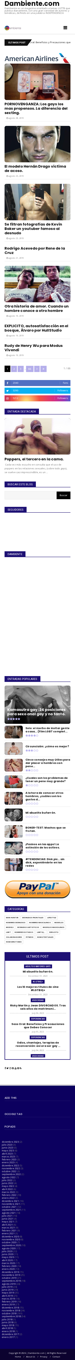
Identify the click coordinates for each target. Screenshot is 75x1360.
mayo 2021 (8, 1221)
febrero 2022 (9, 1195)
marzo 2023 (8, 1156)
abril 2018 (7, 1328)
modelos (58, 922)
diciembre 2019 (10, 1272)
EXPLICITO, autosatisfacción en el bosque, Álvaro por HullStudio (36, 328)
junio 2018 (7, 1322)
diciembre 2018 (10, 1307)
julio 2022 (7, 1180)
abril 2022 (7, 1189)
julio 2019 (7, 1286)
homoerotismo (14, 942)
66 (29, 369)
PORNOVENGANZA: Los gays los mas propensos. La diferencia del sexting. (36, 108)
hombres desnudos (15, 922)
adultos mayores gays (38, 966)
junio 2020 (7, 1254)
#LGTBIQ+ (38, 981)
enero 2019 (8, 1304)
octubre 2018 (9, 1313)
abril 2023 (7, 1153)
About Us (30, 1357)
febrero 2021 (9, 1230)
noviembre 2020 (11, 1239)
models (9, 927)
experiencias (38, 1018)
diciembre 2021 (10, 1201)
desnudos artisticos (28, 927)
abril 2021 (7, 1224)
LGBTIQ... (41, 932)
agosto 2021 (8, 1212)
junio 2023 (7, 1147)
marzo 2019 (8, 1298)
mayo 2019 (8, 1292)
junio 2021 (7, 1218)
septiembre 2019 (11, 1280)
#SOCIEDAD (38, 1000)
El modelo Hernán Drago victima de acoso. (35, 168)
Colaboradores (14, 937)
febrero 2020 (9, 1266)
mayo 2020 (8, 1257)
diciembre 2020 (10, 1236)
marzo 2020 (8, 1263)
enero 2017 (8, 1337)
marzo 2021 (8, 1227)
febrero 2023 (9, 1159)
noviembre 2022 (11, 1168)
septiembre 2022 (11, 1174)
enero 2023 (8, 1162)
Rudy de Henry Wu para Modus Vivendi (34, 348)
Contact (56, 1357)
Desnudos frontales (33, 917)
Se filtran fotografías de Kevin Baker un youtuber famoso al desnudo (33, 229)
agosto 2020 (8, 1248)
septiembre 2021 (11, 1209)
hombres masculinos (40, 922)
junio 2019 (7, 1289)
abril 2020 (7, 1260)
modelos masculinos (53, 927)
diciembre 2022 (10, 1165)
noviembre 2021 (11, 1204)
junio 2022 (7, 1183)
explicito (54, 932)
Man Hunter (12, 917)
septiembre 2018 (11, 1316)
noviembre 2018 (11, 1310)
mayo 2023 (8, 1150)
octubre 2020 (9, 1242)
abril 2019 (7, 1295)
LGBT (8, 932)
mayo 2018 (8, 1325)
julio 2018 (7, 1319)
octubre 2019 (9, 1277)
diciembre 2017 (10, 1334)
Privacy (43, 1357)
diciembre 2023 (10, 1141)
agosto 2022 (8, 1177)
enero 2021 (8, 1233)
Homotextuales (45, 937)
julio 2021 (7, 1215)
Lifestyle (51, 917)
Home (18, 1357)
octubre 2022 (9, 1171)
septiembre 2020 (11, 1245)
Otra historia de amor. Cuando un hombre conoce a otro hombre (37, 308)
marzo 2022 (8, 1192)
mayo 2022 (8, 1186)
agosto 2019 (8, 1283)
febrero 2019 (9, 1301)
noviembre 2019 (11, 1275)
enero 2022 (8, 1197)
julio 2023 (7, 1144)
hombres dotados (24, 932)
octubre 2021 (9, 1206)
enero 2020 (8, 1269)
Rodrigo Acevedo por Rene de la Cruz (35, 250)
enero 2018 (8, 1331)
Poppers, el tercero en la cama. (34, 459)
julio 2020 (7, 1251)
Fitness (29, 937)
